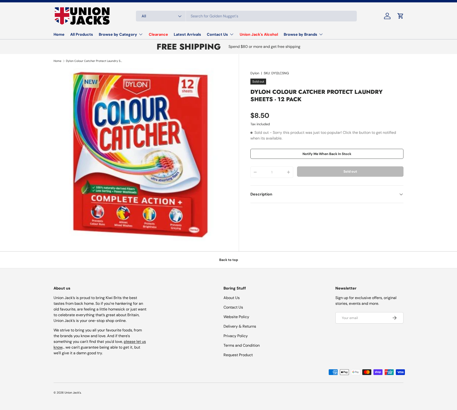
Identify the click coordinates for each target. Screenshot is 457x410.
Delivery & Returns (240, 326)
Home (59, 34)
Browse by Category (118, 34)
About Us (232, 297)
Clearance (158, 34)
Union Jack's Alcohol (259, 34)
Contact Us (217, 34)
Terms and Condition (242, 345)
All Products (81, 34)
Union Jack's (73, 393)
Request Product (238, 354)
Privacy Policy (236, 335)
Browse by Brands (300, 34)
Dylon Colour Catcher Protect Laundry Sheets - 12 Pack (94, 61)
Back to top (228, 260)
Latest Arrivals (187, 34)
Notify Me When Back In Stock (327, 154)
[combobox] (246, 16)
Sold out (350, 172)
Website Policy (236, 316)
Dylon (254, 73)
